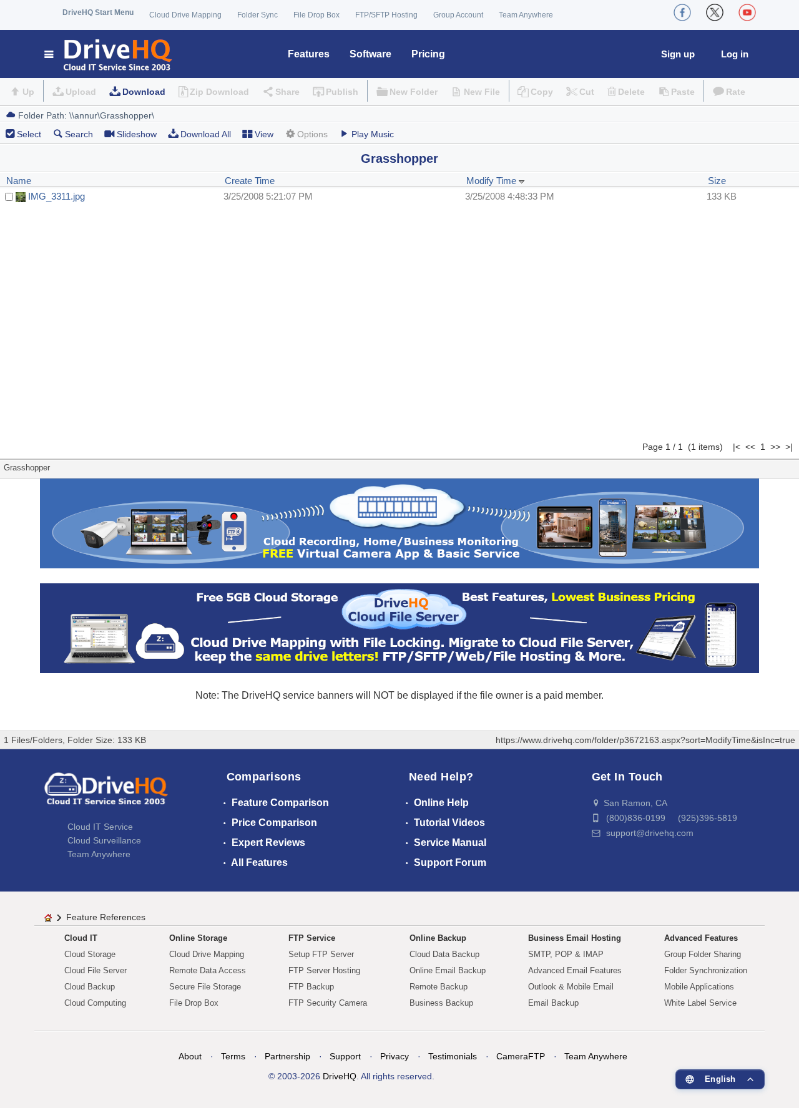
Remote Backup (438, 986)
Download (143, 92)
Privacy (394, 1056)
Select (29, 134)
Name (18, 180)
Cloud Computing (95, 1003)
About (190, 1056)
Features (309, 54)
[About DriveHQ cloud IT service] (106, 795)
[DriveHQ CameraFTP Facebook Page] (682, 12)
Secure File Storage (205, 986)
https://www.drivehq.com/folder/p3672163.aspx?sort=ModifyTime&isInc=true (645, 740)
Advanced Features (701, 938)
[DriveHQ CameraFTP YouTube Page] (747, 12)
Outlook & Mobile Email (571, 986)
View (264, 134)
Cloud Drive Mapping (185, 15)
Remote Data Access (207, 970)
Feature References (105, 917)
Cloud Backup (89, 986)
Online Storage (198, 938)
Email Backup (553, 1003)
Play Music (372, 134)
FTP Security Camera (327, 1003)
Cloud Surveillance (104, 840)
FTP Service (311, 938)
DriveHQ (339, 1076)
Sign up (678, 54)
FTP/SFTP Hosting (386, 15)
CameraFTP (520, 1056)
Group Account (458, 15)
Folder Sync (257, 15)
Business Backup (441, 1003)
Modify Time (492, 180)
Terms (233, 1056)
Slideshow (137, 134)
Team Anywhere (526, 15)
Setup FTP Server (321, 954)
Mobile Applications (699, 986)
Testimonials (452, 1056)
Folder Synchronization (705, 970)
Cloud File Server (95, 970)
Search (79, 134)
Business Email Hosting (574, 938)
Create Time (250, 180)
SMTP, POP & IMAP (566, 954)
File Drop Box (316, 15)
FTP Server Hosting (324, 970)
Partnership (287, 1056)
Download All (205, 134)
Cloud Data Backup (444, 954)
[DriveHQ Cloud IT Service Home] (109, 54)
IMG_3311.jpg (56, 196)
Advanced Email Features (575, 970)
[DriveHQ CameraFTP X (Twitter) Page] (715, 12)
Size (717, 180)
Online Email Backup (447, 970)
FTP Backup (311, 986)
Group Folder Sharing (702, 954)
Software (370, 54)
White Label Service (700, 1003)
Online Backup (437, 938)
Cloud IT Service (100, 827)
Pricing (428, 54)
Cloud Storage (89, 954)
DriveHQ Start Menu (98, 12)
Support (345, 1056)
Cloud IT (80, 938)
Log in (734, 54)
